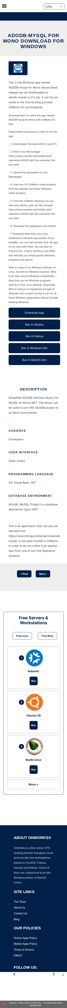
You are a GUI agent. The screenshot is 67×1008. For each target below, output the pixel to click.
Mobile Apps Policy (25, 943)
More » (33, 784)
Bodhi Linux (33, 759)
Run (33, 680)
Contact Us (20, 913)
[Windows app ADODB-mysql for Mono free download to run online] (18, 68)
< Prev (24, 573)
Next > (43, 573)
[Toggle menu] (4, 6)
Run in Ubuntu (34, 324)
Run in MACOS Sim (34, 360)
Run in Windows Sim (34, 348)
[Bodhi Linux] (35, 746)
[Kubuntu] (35, 658)
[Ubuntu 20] (35, 702)
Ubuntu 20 (33, 715)
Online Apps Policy (25, 938)
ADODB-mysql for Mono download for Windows (33, 41)
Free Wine (47, 635)
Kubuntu (33, 671)
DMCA (18, 955)
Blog (16, 919)
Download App (34, 312)
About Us (19, 907)
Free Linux (22, 635)
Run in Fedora (34, 336)
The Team (20, 901)
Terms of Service (24, 949)
